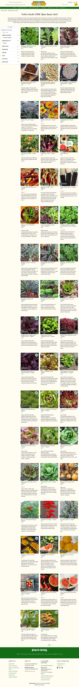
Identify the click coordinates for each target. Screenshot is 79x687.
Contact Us (59, 665)
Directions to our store (30, 671)
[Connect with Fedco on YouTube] (62, 667)
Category (4, 52)
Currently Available (6, 35)
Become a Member (13, 665)
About (57, 7)
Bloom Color (5, 61)
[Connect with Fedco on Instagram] (59, 667)
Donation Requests (13, 677)
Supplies (50, 7)
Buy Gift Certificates (13, 671)
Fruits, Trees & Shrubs (34, 7)
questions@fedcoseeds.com (47, 665)
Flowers (43, 7)
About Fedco (11, 663)
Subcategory (5, 49)
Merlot (69, 420)
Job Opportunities (13, 673)
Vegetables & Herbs (22, 7)
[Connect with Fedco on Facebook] (57, 667)
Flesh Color (4, 58)
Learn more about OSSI (61, 22)
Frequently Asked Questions (47, 676)
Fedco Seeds (3, 10)
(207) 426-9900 (44, 672)
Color (3, 55)
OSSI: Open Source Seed (13, 10)
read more (31, 130)
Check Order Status (45, 679)
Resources (62, 7)
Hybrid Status (5, 46)
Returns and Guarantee (46, 677)
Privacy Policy (12, 675)
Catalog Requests (61, 663)
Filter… (11, 27)
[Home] (39, 3)
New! (14, 7)
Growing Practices (6, 40)
